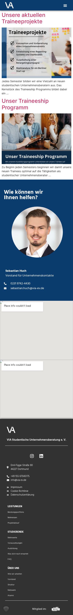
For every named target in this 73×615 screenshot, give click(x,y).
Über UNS (13, 568)
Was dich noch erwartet (18, 554)
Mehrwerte (12, 537)
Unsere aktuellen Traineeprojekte (23, 18)
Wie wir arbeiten (15, 574)
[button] (65, 5)
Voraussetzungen (15, 543)
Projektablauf (13, 523)
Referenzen (12, 517)
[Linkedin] (41, 456)
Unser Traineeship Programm (25, 104)
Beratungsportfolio (16, 512)
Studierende (16, 532)
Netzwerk (12, 590)
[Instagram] (32, 456)
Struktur (11, 584)
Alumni (11, 595)
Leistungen (15, 506)
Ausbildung (12, 548)
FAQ (9, 559)
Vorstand (12, 579)
